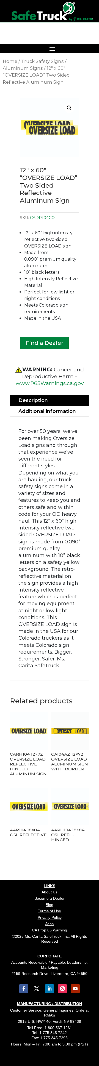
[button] (69, 108)
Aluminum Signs (23, 68)
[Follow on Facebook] (23, 988)
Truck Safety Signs (42, 61)
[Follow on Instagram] (62, 988)
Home (10, 61)
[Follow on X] (36, 988)
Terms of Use (49, 911)
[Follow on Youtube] (75, 988)
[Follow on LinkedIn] (49, 988)
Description (33, 400)
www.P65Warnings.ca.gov (50, 383)
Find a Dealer (44, 343)
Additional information (47, 411)
